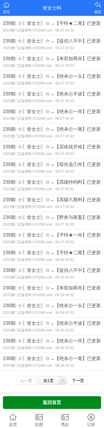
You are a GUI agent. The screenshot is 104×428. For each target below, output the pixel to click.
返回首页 (52, 402)
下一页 (78, 380)
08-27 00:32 (64, 30)
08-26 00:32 (64, 260)
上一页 (26, 380)
